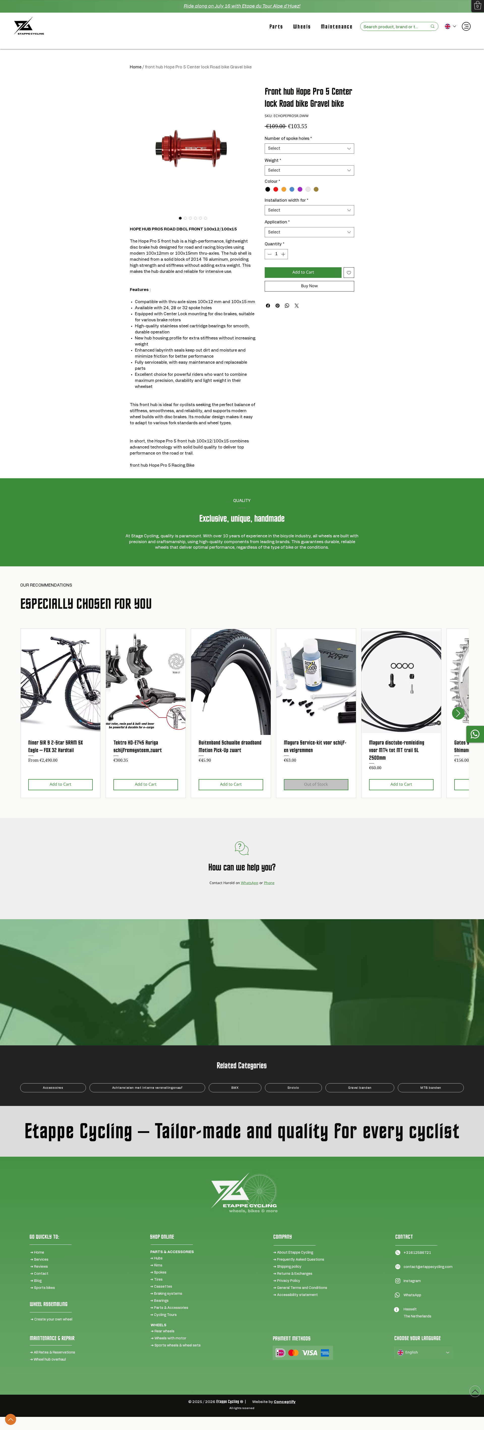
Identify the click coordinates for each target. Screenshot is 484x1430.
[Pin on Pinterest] (278, 306)
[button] (477, 5)
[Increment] (283, 254)
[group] (242, 713)
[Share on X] (297, 306)
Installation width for (286, 200)
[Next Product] (458, 713)
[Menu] (466, 26)
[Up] (10, 1419)
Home (135, 67)
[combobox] (309, 148)
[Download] (475, 1391)
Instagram (412, 1281)
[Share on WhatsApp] (287, 306)
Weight (273, 160)
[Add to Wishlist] (349, 272)
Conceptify (285, 1402)
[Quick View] (60, 682)
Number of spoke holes (288, 139)
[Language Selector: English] (450, 26)
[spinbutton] (276, 254)
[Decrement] (269, 254)
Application (277, 222)
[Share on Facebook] (268, 306)
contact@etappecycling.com (428, 1267)
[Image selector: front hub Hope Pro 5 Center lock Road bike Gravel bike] (180, 218)
